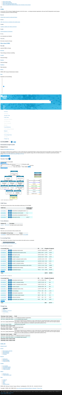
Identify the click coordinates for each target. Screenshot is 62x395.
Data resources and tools (7, 350)
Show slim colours (17, 166)
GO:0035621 (3, 295)
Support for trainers (6, 368)
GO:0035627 (3, 256)
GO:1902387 (3, 263)
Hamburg (5, 82)
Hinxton (1, 69)
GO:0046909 (3, 234)
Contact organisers (6, 369)
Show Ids (10, 164)
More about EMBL (5, 43)
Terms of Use (10, 392)
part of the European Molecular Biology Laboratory (27, 388)
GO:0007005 (3, 292)
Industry (1, 371)
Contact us (5, 379)
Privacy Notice (3, 392)
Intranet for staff (3, 346)
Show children (25, 166)
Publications (5, 358)
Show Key (4, 164)
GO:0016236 (3, 290)
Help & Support (6, 353)
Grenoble (2, 55)
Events (4, 380)
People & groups (6, 384)
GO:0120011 (3, 212)
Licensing (5, 354)
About (1, 377)
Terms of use (39, 388)
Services (4, 91)
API (3, 107)
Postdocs (4, 361)
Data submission (6, 351)
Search (51, 100)
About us (4, 88)
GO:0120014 (3, 288)
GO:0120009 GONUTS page (9, 149)
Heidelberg (2, 64)
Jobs (4, 381)
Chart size (14, 164)
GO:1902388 (3, 259)
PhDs (9, 361)
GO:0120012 (3, 210)
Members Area (6, 373)
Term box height (15, 165)
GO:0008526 (3, 252)
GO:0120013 (3, 217)
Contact (4, 106)
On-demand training (7, 366)
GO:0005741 (3, 299)
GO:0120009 (25, 234)
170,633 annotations (5, 155)
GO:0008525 (3, 265)
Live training (5, 365)
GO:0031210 (3, 267)
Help (4, 105)
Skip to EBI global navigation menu (10, 3)
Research (4, 90)
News (4, 383)
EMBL (2, 9)
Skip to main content (7, 1)
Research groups (6, 360)
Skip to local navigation (7, 2)
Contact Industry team (7, 374)
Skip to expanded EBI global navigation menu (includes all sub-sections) (17, 4)
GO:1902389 (3, 261)
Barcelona (2, 50)
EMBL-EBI (5, 92)
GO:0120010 (3, 215)
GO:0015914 (3, 269)
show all (2, 271)
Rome (1, 74)
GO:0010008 (3, 297)
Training (4, 89)
